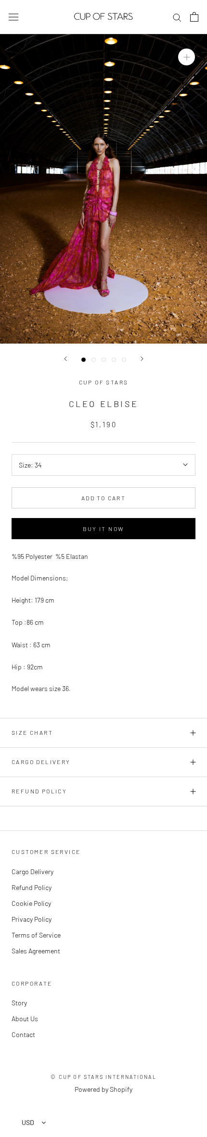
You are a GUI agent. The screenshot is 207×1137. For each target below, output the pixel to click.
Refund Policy (39, 791)
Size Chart (32, 732)
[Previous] (65, 359)
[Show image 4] (114, 360)
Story (19, 1003)
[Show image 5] (124, 360)
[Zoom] (186, 56)
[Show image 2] (93, 360)
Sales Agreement (36, 951)
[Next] (142, 359)
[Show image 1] (83, 360)
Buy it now (104, 528)
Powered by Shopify (103, 1089)
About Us (25, 1018)
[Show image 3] (104, 360)
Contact (23, 1034)
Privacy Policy (32, 919)
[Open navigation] (13, 17)
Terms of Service (36, 935)
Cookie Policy (31, 903)
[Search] (177, 17)
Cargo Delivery (41, 761)
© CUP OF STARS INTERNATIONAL (103, 1077)
